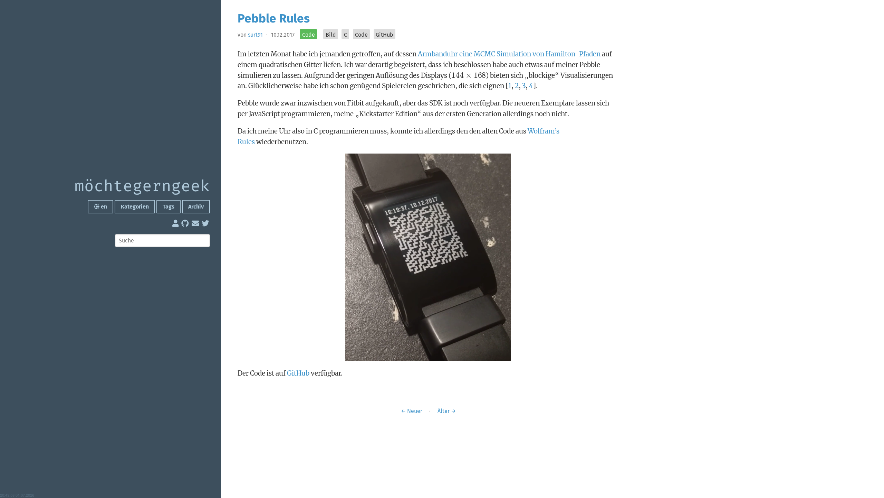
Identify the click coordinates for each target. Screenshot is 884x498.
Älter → (447, 411)
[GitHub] (186, 225)
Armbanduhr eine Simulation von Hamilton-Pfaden (509, 54)
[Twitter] (205, 225)
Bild (331, 34)
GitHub (384, 34)
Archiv (196, 206)
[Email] (196, 225)
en (103, 206)
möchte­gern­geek (142, 186)
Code (308, 34)
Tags (168, 206)
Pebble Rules (274, 18)
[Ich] (176, 225)
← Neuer (411, 411)
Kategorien (135, 206)
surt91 (255, 34)
